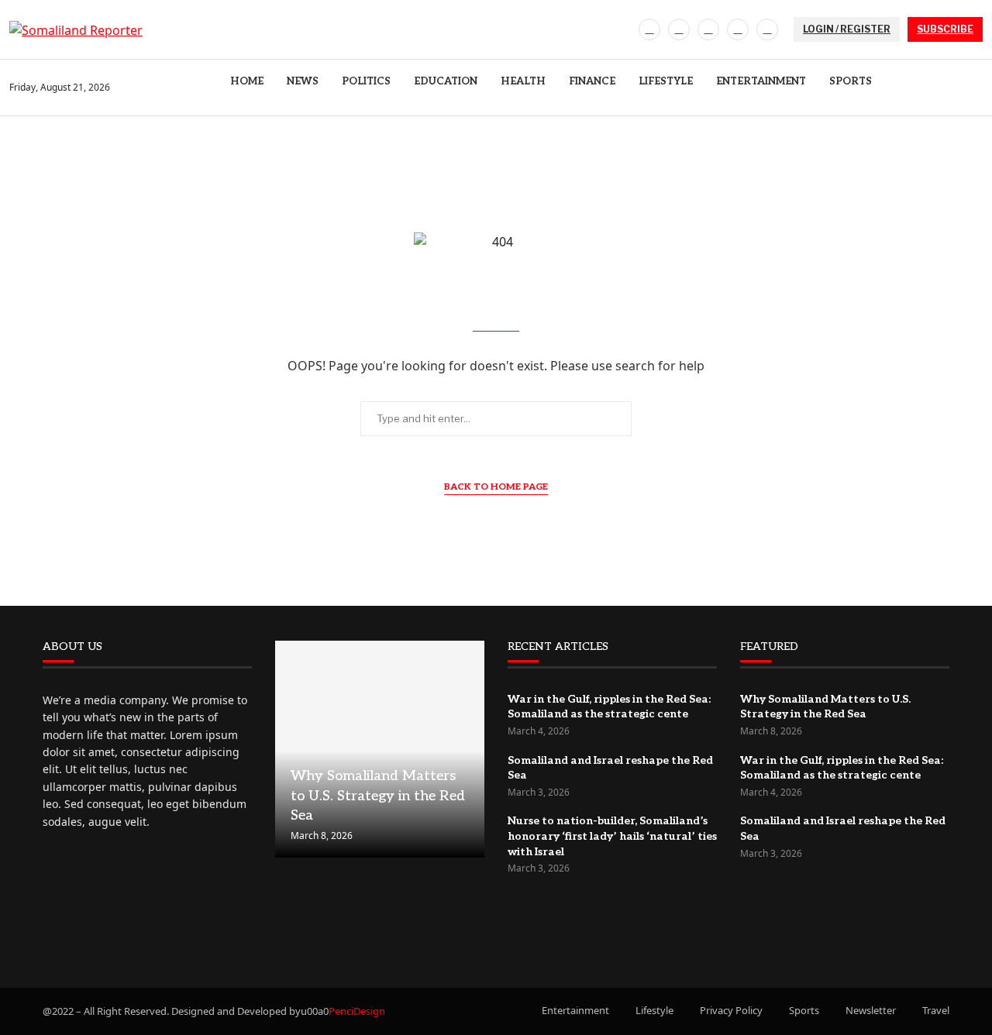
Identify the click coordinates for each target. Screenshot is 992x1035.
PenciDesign (357, 1011)
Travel (935, 1010)
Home (247, 81)
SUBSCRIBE (945, 29)
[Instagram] (708, 29)
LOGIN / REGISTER (846, 29)
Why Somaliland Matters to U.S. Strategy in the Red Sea (378, 795)
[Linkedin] (738, 29)
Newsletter (871, 1010)
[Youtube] (767, 29)
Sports (850, 81)
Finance (592, 81)
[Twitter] (679, 29)
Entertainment (761, 81)
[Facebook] (649, 29)
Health (523, 81)
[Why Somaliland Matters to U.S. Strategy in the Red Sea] (379, 749)
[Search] (975, 88)
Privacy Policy (731, 1010)
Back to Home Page (496, 487)
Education (445, 81)
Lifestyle (666, 81)
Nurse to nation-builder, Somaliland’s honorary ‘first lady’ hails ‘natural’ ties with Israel (612, 836)
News (303, 81)
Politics (366, 81)
